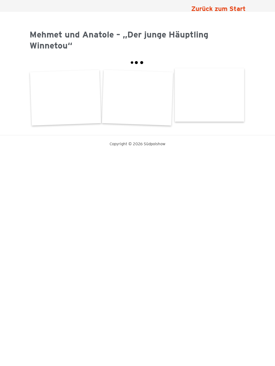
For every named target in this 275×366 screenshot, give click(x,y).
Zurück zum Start (218, 9)
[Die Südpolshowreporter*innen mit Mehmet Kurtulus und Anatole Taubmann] (209, 95)
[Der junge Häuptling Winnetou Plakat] (65, 98)
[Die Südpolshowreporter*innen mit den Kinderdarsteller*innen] (137, 98)
